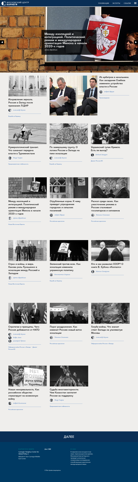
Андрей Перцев (109, 91)
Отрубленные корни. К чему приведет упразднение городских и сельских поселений (65, 206)
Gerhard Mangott (101, 155)
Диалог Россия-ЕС (97, 161)
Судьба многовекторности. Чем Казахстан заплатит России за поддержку (64, 392)
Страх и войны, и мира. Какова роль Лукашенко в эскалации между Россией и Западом (24, 268)
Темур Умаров (17, 158)
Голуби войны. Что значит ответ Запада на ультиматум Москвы (106, 330)
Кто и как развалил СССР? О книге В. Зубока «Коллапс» (107, 265)
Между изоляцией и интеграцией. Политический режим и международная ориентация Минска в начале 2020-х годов (65, 40)
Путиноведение (104, 98)
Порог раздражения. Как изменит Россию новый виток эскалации (66, 330)
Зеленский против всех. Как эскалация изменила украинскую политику (65, 267)
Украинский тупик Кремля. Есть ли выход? (105, 149)
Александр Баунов (19, 110)
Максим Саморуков (102, 271)
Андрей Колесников (19, 403)
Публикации (103, 3)
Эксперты (116, 3)
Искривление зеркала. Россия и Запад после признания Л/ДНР (20, 102)
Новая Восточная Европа (16, 224)
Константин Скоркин (62, 274)
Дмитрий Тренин (19, 341)
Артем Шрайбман (19, 218)
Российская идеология (57, 221)
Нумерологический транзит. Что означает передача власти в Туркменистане (23, 150)
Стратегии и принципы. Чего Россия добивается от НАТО (23, 328)
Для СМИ (48, 449)
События (127, 3)
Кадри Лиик (17, 337)
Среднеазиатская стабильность (18, 164)
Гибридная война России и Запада (19, 347)
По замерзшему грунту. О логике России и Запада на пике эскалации (65, 150)
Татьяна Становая (103, 215)
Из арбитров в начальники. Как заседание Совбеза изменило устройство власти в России (114, 82)
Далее (69, 437)
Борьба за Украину (14, 116)
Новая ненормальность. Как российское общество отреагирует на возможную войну (23, 394)
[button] (136, 42)
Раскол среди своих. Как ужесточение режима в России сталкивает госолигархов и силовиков (105, 206)
